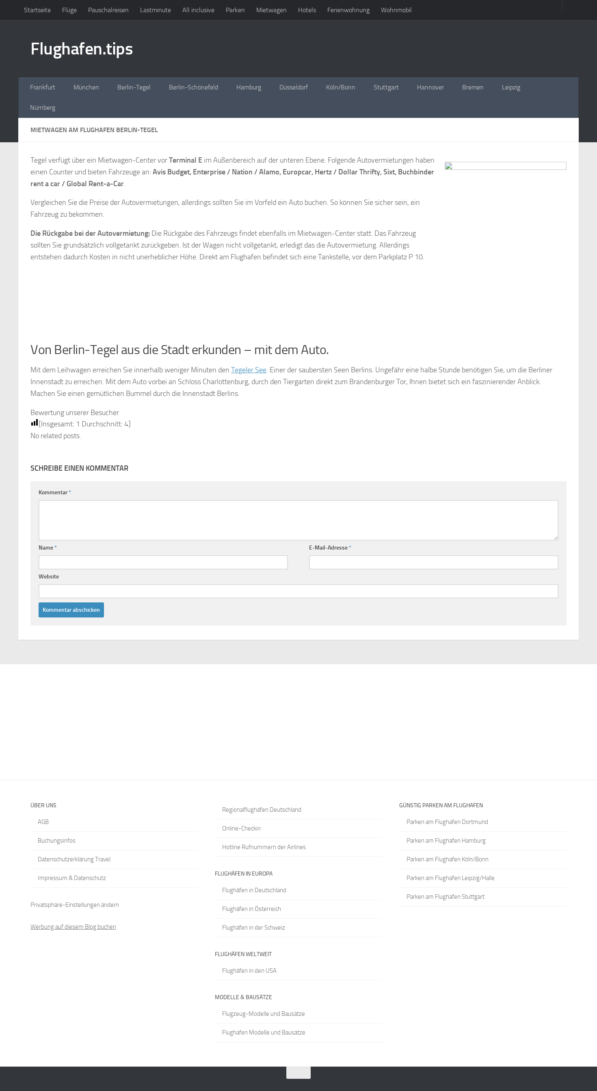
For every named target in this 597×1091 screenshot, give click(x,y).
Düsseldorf (293, 87)
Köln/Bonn (340, 87)
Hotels (307, 10)
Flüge (69, 10)
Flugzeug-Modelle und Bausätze (263, 1013)
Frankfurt (42, 87)
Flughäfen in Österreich (251, 909)
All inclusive (198, 10)
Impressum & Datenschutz (72, 878)
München (86, 87)
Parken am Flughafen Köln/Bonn (448, 859)
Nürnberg (42, 107)
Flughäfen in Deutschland (254, 890)
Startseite (37, 10)
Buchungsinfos (57, 840)
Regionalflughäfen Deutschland (261, 809)
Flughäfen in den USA (249, 970)
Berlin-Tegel (134, 87)
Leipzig (511, 87)
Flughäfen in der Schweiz (253, 927)
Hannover (430, 87)
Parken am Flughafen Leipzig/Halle (451, 878)
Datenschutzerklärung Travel (74, 859)
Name (48, 547)
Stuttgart (386, 87)
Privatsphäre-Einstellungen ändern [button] (74, 904)
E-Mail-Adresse (330, 547)
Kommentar (55, 492)
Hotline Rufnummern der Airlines (264, 847)
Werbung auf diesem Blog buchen (73, 926)
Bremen (473, 87)
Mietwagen (271, 10)
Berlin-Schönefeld (193, 87)
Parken (235, 10)
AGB (43, 822)
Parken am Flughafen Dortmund (447, 822)
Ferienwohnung (348, 10)
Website (49, 576)
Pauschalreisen (108, 10)
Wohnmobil (396, 10)
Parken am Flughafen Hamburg (446, 840)
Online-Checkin (241, 828)
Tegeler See (248, 369)
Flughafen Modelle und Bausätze (263, 1032)
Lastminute (155, 10)
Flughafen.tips (81, 49)
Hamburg (248, 87)
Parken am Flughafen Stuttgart (446, 896)
